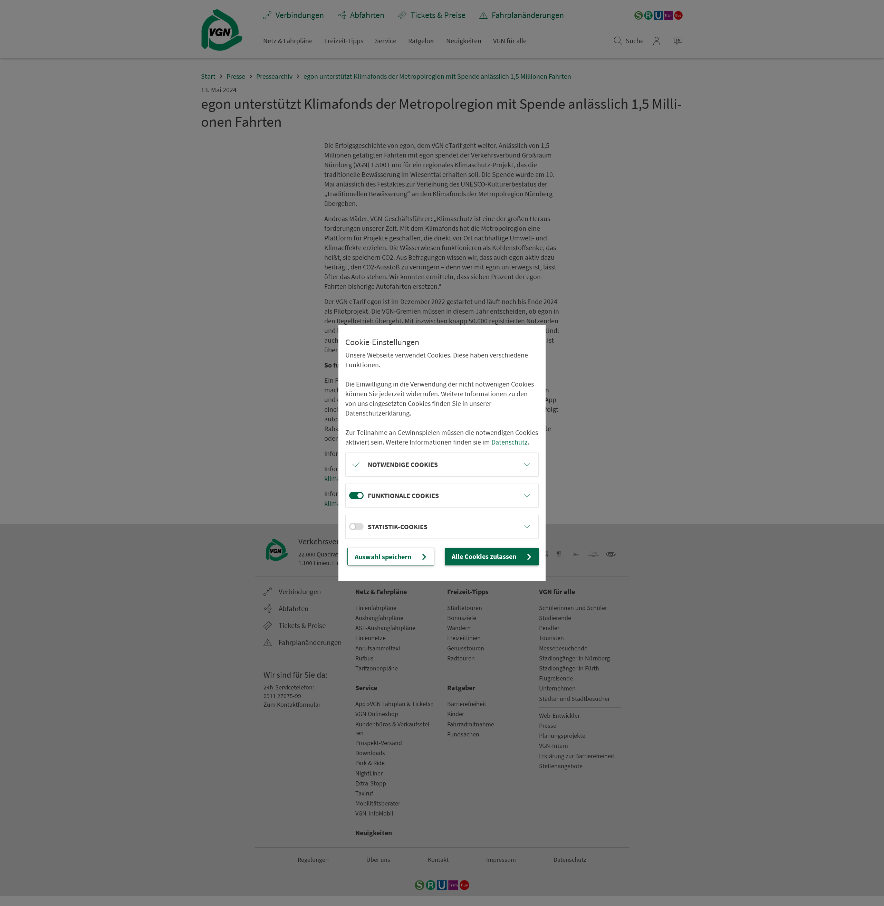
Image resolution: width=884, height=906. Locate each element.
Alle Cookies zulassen (484, 556)
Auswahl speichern (383, 556)
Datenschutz (509, 442)
